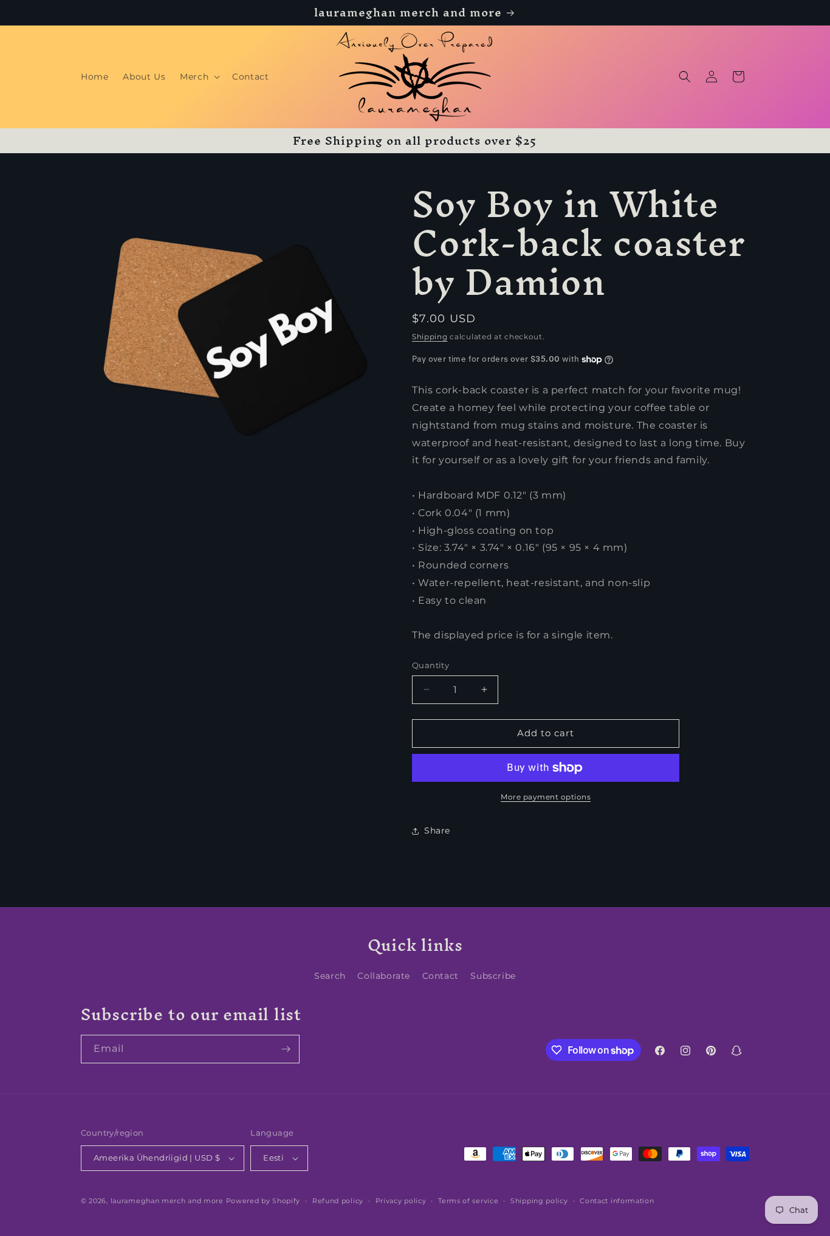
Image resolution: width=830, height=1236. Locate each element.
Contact (440, 975)
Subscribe (492, 975)
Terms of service (468, 1200)
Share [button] (437, 830)
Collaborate (383, 975)
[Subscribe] (285, 1049)
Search (330, 975)
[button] (199, 76)
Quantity (430, 665)
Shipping (430, 336)
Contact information (617, 1200)
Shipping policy (539, 1200)
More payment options (546, 796)
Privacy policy (401, 1200)
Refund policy (337, 1200)
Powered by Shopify (263, 1200)
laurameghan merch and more (167, 1200)
